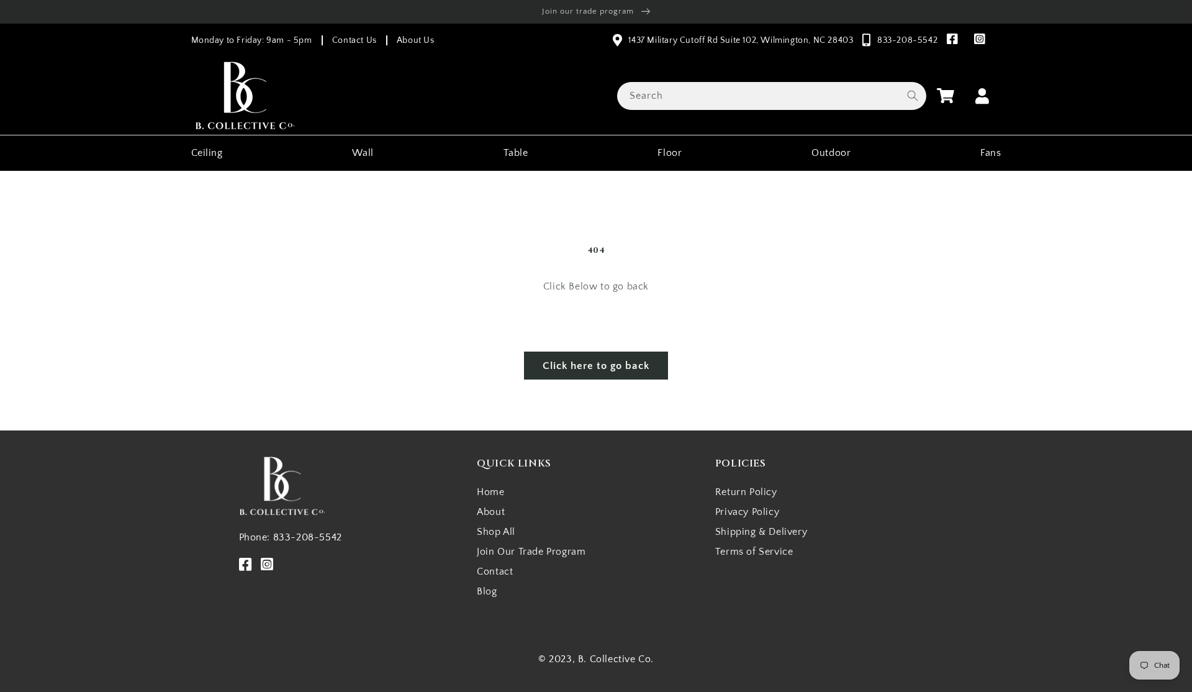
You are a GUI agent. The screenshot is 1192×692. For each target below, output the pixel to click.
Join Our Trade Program (531, 551)
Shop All (496, 531)
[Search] (912, 95)
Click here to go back (596, 365)
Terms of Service (754, 551)
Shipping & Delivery (761, 531)
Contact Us (354, 40)
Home (490, 492)
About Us (416, 40)
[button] (945, 95)
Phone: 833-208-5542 (290, 537)
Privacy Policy (747, 511)
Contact (495, 571)
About (491, 511)
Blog (487, 591)
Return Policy (746, 492)
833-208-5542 (907, 40)
